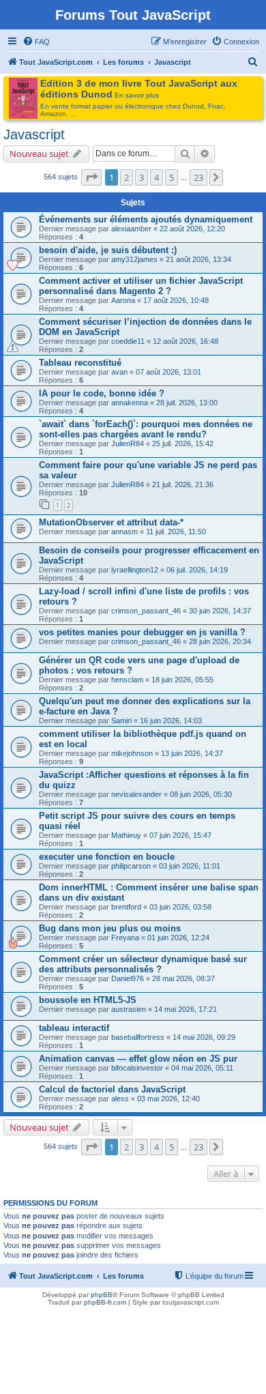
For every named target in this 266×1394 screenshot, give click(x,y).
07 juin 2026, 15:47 (180, 835)
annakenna (129, 402)
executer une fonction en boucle (107, 857)
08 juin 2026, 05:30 (201, 794)
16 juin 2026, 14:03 (171, 720)
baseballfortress (137, 1037)
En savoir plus (137, 95)
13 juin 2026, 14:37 (192, 753)
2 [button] (126, 177)
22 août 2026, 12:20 (192, 228)
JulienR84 (127, 443)
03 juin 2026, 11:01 (189, 866)
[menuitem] (36, 41)
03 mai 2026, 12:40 (168, 1098)
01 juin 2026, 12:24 (178, 937)
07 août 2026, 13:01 (168, 372)
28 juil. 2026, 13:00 (187, 402)
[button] (91, 177)
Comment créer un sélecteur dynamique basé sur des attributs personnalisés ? (143, 964)
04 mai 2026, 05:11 (202, 1068)
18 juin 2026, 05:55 (182, 680)
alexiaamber (131, 228)
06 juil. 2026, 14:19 (197, 570)
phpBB (102, 1294)
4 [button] (156, 177)
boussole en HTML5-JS (87, 1000)
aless (120, 1098)
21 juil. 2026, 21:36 (182, 484)
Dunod (193, 106)
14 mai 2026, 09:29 (204, 1037)
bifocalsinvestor (137, 1068)
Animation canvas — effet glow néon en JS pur (138, 1059)
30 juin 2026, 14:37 (220, 611)
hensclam (127, 680)
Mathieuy (126, 835)
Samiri (121, 720)
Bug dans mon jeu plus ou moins (110, 928)
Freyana (125, 937)
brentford (126, 907)
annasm (124, 531)
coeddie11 (128, 341)
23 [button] (198, 177)
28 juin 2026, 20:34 (220, 641)
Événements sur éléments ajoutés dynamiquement (145, 219)
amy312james (134, 259)
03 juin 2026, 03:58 (180, 907)
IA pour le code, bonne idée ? (101, 393)
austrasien (128, 1009)
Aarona (123, 300)
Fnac (216, 106)
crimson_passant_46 (146, 611)
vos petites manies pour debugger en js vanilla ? (142, 632)
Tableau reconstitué (80, 363)
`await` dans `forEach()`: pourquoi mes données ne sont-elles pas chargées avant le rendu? (145, 429)
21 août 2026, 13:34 (198, 259)
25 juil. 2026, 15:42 (182, 443)
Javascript (34, 134)
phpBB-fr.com (105, 1302)
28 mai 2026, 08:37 (183, 978)
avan (119, 372)
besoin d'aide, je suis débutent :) (108, 250)
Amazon (53, 113)
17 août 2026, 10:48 (176, 300)
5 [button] (171, 177)
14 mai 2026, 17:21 (185, 1009)
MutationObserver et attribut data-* (111, 522)
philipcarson (131, 866)
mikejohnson (132, 753)
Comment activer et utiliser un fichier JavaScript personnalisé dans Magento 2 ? (141, 286)
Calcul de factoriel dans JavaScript (112, 1089)
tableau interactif (74, 1028)
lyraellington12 (134, 570)
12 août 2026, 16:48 (185, 341)
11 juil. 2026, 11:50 (176, 531)
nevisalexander (136, 794)
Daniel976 (127, 978)
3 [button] (141, 177)
